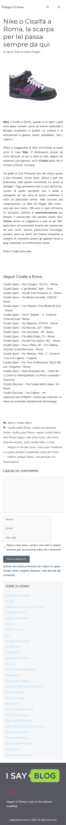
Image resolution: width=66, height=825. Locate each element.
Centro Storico (14, 629)
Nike (30, 203)
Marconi (10, 663)
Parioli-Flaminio (15, 692)
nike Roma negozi (14, 437)
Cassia (10, 624)
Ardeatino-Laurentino (18, 595)
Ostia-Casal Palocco (18, 680)
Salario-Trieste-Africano (20, 709)
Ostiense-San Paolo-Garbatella (24, 686)
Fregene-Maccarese (18, 641)
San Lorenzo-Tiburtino (19, 720)
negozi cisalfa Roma (48, 432)
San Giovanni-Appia (17, 715)
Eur (8, 635)
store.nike (25, 251)
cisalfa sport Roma (23, 432)
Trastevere (12, 749)
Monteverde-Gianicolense (21, 669)
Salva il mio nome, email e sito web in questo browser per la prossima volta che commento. (34, 547)
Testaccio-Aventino (17, 732)
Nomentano (12, 675)
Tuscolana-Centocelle (18, 755)
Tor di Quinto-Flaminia (19, 743)
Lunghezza (12, 652)
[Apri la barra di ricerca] (47, 7)
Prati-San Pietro (15, 698)
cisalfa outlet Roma (19, 427)
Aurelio (10, 601)
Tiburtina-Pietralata (17, 737)
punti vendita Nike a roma (39, 442)
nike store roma (35, 437)
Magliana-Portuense (17, 658)
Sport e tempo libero (20, 422)
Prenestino (12, 703)
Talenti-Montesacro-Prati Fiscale (25, 726)
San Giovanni (14, 177)
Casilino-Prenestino (17, 618)
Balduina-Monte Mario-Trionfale (24, 606)
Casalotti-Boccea (16, 612)
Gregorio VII (13, 646)
